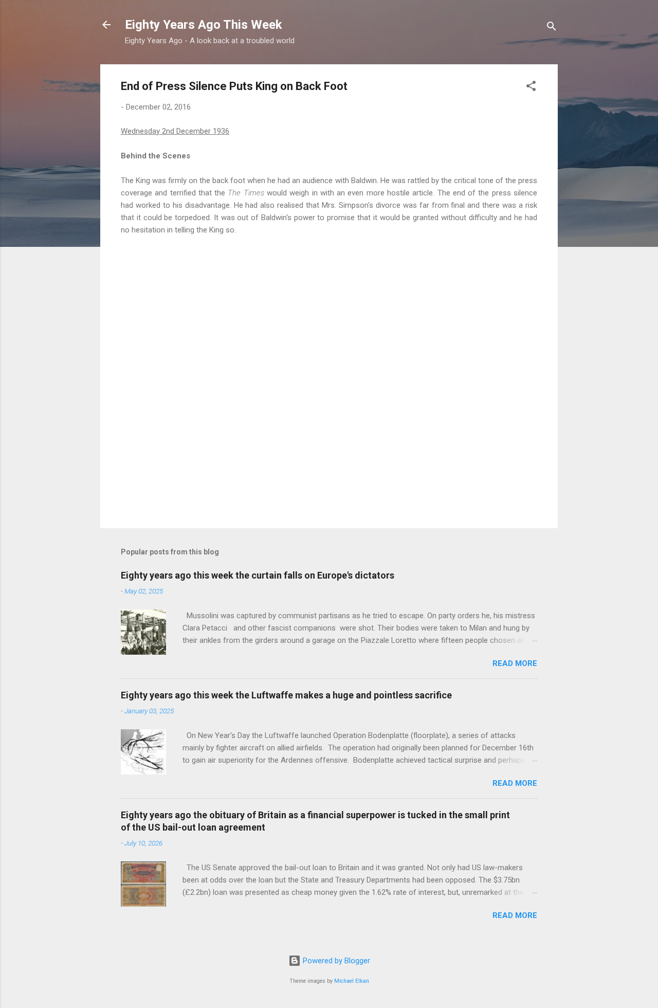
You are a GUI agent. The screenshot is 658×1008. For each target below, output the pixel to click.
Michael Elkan (351, 981)
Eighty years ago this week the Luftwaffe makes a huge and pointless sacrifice (286, 695)
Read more (514, 663)
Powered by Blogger (335, 960)
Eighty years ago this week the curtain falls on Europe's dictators (257, 575)
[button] (531, 88)
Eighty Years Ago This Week (203, 24)
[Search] (551, 28)
